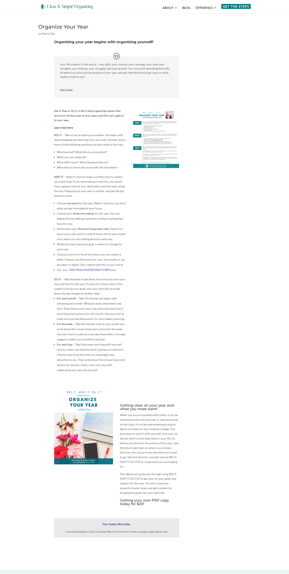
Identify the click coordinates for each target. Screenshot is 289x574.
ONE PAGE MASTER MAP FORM (89, 269)
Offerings (204, 7)
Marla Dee (48, 33)
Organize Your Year (63, 27)
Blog (186, 7)
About (168, 7)
